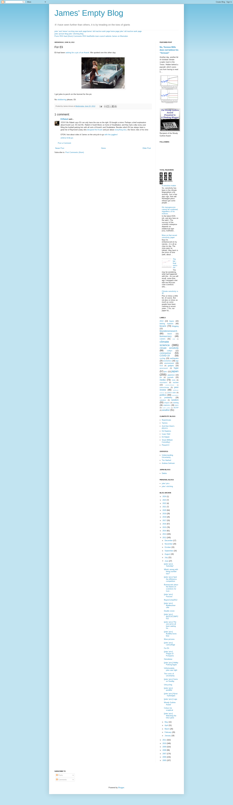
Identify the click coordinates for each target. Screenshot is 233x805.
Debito (164, 473)
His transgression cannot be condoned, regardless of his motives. (170, 210)
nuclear (176, 382)
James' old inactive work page (98, 31)
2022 (164, 503)
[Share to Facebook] (113, 106)
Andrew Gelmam (168, 463)
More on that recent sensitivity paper (169, 236)
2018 (164, 517)
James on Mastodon (120, 36)
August (168, 554)
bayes (171, 321)
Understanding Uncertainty (167, 456)
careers (162, 339)
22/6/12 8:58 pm (67, 138)
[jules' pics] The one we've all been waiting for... (170, 625)
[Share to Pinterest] (115, 106)
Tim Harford (166, 460)
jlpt (161, 377)
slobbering (61, 99)
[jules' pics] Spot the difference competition (170, 579)
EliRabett (64, 119)
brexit (169, 334)
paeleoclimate (170, 385)
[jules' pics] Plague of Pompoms (169, 654)
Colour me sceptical (168, 709)
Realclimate (166, 420)
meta (173, 380)
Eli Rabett (165, 437)
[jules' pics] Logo (170, 699)
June (167, 561)
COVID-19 (165, 356)
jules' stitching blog (75, 34)
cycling (162, 358)
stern (177, 405)
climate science (165, 343)
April (167, 725)
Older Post (147, 148)
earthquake (174, 358)
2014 (164, 531)
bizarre (163, 326)
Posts (60, 775)
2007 (164, 754)
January (168, 736)
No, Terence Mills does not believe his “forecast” (169, 50)
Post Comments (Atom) (74, 152)
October (168, 547)
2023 (164, 500)
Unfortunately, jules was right (170, 669)
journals (170, 377)
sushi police (166, 407)
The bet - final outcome (175, 263)
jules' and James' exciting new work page (70, 31)
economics (167, 361)
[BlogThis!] (108, 106)
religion (167, 403)
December (169, 540)
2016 (164, 524)
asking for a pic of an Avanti (77, 52)
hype (176, 368)
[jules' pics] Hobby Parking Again (171, 664)
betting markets (166, 324)
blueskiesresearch (168, 331)
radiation (163, 400)
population (175, 395)
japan (175, 371)
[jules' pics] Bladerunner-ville (170, 605)
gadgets (171, 366)
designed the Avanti (94, 130)
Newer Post (59, 148)
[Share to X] (110, 106)
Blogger (121, 788)
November (169, 544)
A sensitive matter (169, 186)
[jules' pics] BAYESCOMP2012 (171, 616)
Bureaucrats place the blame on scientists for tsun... (171, 588)
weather (166, 410)
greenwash (164, 368)
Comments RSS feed (81, 36)
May (167, 722)
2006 (164, 757)
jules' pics (165, 483)
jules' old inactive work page (131, 31)
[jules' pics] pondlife (168, 689)
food (161, 365)
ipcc (165, 372)
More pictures (169, 639)
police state (171, 392)
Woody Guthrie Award (170, 703)
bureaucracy (166, 336)
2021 (164, 507)
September (169, 551)
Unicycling (168, 685)
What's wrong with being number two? (171, 571)
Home (103, 148)
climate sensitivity (169, 348)
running (176, 403)
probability (168, 398)
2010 (164, 743)
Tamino (164, 423)
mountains (163, 382)
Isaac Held (166, 434)
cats (173, 339)
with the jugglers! (111, 135)
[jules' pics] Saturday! (169, 565)
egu (177, 361)
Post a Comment (64, 143)
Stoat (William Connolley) (167, 441)
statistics (166, 405)
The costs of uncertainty (169, 675)
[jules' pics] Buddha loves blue (170, 634)
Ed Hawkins (166, 431)
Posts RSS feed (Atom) (63, 36)
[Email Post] (100, 106)
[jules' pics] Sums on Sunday (171, 680)
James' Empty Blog (88, 13)
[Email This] (105, 106)
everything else (120, 130)
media (163, 380)
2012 (164, 538)
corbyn (169, 351)
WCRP (176, 407)
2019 (164, 514)
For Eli (166, 648)
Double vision (169, 611)
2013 (164, 534)
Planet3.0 (165, 445)
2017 (164, 520)
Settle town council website (100, 36)
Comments (62, 780)
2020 (164, 510)
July (166, 557)
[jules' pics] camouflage (169, 644)
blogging (175, 326)
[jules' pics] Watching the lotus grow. (170, 716)
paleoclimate (164, 387)
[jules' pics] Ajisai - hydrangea (170, 695)
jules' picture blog (61, 34)
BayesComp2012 (170, 600)
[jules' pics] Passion (168, 595)
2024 (164, 496)
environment (169, 363)
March (167, 729)
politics (163, 395)
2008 (164, 750)
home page (115, 31)
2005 (164, 760)
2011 (164, 740)
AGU (161, 321)
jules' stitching (167, 486)
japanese (171, 375)
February (168, 732)
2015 (164, 527)
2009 (164, 747)
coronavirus (165, 353)
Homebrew (168, 659)
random (175, 400)
